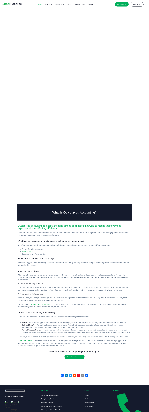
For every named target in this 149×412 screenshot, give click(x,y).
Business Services (47, 402)
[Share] (87, 376)
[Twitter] (70, 376)
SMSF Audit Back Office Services (51, 406)
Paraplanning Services (48, 399)
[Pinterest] (79, 376)
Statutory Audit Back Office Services (52, 410)
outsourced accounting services (42, 304)
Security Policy (89, 406)
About (87, 395)
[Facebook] (62, 376)
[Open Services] (51, 4)
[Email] (83, 376)
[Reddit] (74, 376)
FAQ (86, 399)
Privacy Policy (89, 402)
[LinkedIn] (66, 376)
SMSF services (27, 251)
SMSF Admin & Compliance (50, 395)
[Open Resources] (63, 4)
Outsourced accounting (26, 341)
